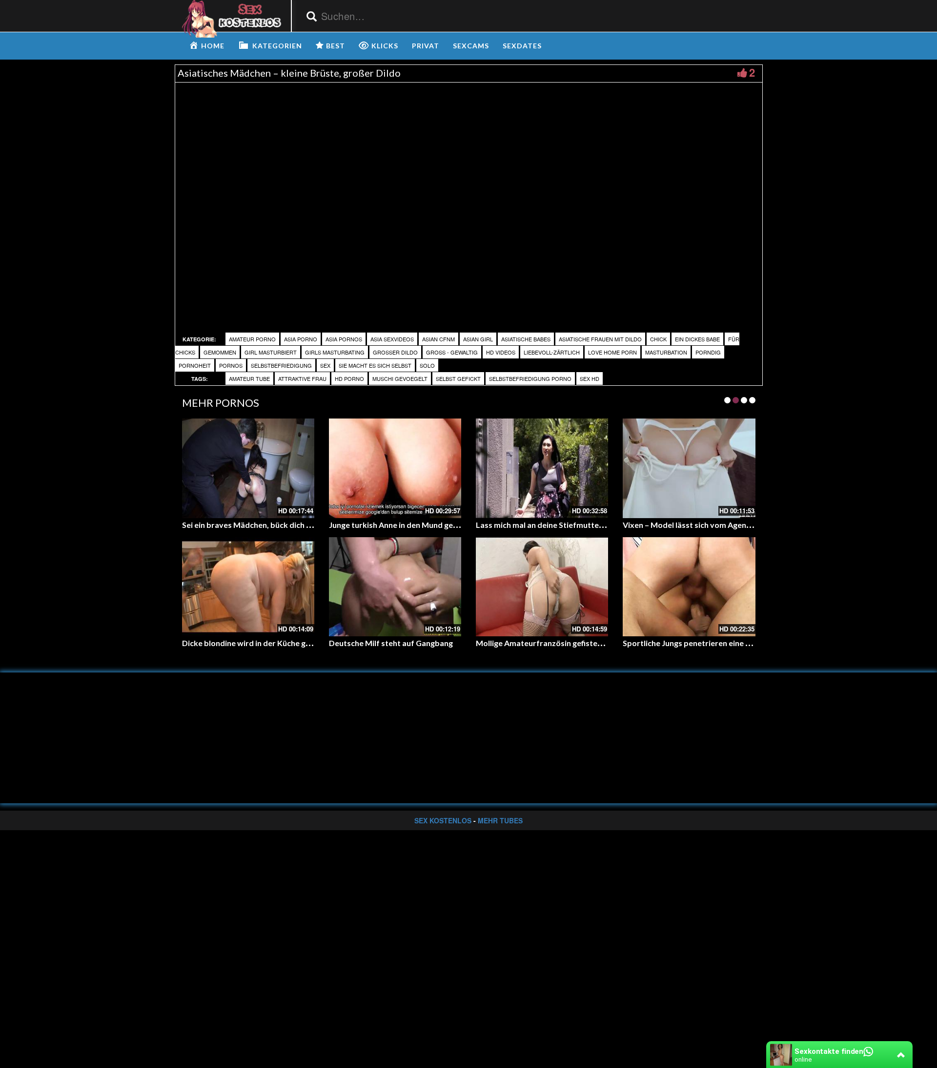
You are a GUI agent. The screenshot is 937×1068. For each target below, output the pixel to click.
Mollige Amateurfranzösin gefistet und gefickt (559, 643)
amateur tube (249, 378)
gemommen (220, 352)
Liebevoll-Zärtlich (552, 352)
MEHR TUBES (500, 820)
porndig (708, 352)
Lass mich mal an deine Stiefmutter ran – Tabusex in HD (575, 524)
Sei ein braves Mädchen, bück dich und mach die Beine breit (288, 524)
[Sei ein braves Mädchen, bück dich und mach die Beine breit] (248, 468)
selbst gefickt (458, 378)
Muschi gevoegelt (400, 378)
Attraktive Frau (302, 378)
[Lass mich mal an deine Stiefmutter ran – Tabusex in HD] (542, 468)
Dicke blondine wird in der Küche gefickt (254, 643)
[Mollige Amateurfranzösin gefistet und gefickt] (542, 586)
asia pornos (344, 339)
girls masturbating (335, 352)
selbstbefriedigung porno (530, 378)
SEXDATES (522, 46)
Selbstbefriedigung (281, 365)
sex (325, 365)
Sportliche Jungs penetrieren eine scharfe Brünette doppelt (730, 643)
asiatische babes (525, 339)
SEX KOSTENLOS (442, 820)
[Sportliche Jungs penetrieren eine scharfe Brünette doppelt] (689, 586)
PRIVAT (425, 46)
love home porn (612, 352)
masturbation (666, 352)
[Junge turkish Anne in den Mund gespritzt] (395, 468)
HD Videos (500, 352)
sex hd (589, 378)
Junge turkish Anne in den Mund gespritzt (403, 524)
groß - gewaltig (452, 352)
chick (658, 339)
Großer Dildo (395, 352)
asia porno (300, 339)
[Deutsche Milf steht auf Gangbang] (395, 586)
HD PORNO (349, 378)
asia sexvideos (392, 339)
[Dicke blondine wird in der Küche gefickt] (248, 586)
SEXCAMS (471, 46)
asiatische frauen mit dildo (600, 339)
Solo (427, 365)
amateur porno (252, 339)
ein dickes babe (697, 339)
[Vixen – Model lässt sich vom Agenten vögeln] (689, 468)
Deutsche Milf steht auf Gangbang (391, 643)
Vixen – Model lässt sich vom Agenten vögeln (703, 524)
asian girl (478, 339)
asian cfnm (438, 339)
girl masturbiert (270, 352)
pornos (231, 365)
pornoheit (195, 365)
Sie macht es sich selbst (375, 365)
